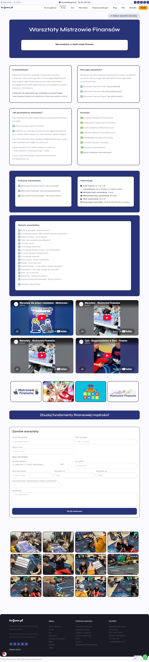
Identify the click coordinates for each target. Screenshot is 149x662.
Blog (115, 8)
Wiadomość (17, 490)
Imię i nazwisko (81, 437)
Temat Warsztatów (19, 437)
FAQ (123, 8)
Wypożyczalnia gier (100, 8)
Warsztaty (83, 8)
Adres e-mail (17, 447)
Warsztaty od (59, 471)
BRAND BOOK (15, 649)
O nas (63, 7)
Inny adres (79, 461)
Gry (72, 8)
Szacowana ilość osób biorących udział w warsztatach (34, 481)
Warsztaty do (101, 471)
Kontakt (133, 8)
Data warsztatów (19, 471)
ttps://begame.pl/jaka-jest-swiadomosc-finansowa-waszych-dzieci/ (40, 96)
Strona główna (50, 8)
